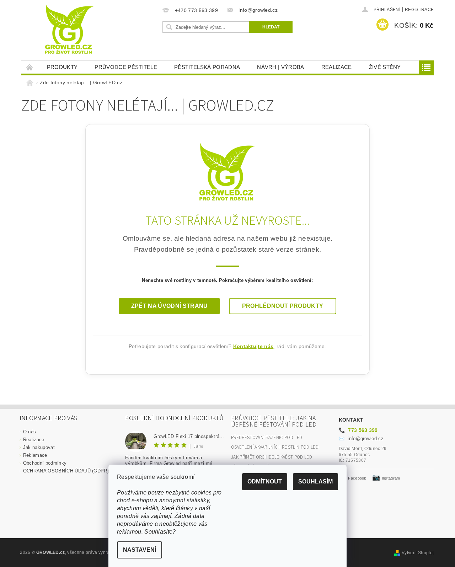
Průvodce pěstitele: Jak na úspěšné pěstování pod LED (273, 421)
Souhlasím (315, 481)
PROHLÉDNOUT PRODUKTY (282, 306)
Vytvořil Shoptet (418, 552)
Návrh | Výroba (280, 67)
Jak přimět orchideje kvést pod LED (271, 457)
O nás (29, 431)
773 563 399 (358, 430)
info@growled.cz (361, 438)
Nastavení (139, 550)
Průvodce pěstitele (126, 67)
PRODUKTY (62, 67)
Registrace (419, 9)
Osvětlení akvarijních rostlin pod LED (274, 447)
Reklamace (35, 455)
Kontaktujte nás (253, 346)
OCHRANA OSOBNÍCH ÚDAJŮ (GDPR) (66, 471)
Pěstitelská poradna (207, 67)
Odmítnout (264, 481)
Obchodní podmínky (44, 463)
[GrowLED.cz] (227, 171)
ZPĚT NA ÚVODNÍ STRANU (169, 306)
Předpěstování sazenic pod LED (266, 437)
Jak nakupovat (39, 447)
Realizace (336, 67)
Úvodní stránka (29, 67)
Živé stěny (385, 67)
